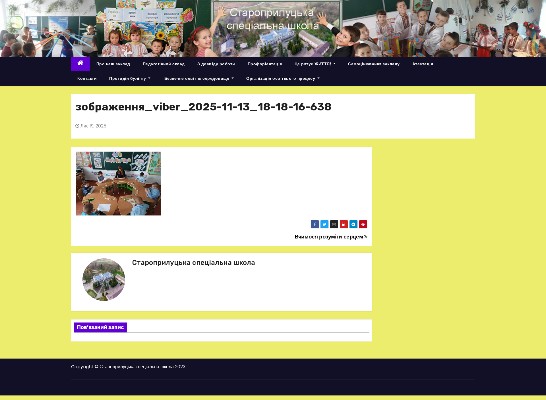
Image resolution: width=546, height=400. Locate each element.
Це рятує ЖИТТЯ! (313, 64)
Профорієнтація (265, 64)
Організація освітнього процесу (281, 78)
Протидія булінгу (128, 78)
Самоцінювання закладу (374, 64)
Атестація (422, 64)
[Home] (80, 64)
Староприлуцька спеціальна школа (193, 263)
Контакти (87, 78)
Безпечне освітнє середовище (197, 78)
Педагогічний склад (164, 64)
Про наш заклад (113, 64)
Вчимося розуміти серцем (329, 236)
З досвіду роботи (216, 64)
